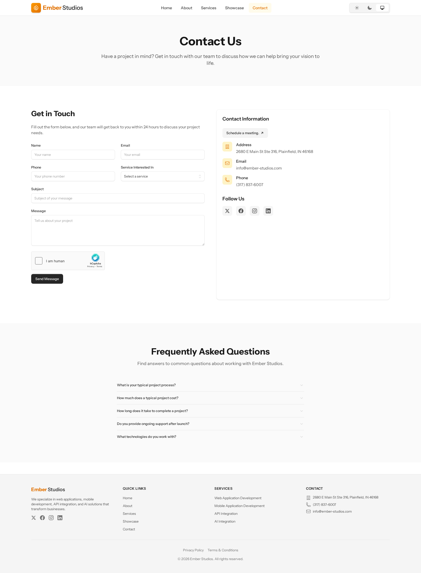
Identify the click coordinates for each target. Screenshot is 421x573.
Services (208, 7)
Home (166, 7)
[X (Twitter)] (33, 517)
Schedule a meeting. (242, 133)
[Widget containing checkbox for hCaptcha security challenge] (68, 261)
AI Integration (224, 521)
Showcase (234, 7)
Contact (260, 7)
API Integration (226, 513)
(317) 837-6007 (249, 184)
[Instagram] (51, 517)
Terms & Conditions (223, 550)
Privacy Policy (193, 550)
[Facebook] (42, 517)
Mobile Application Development (239, 506)
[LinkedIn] (59, 517)
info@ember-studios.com (259, 168)
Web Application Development (237, 498)
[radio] (357, 7)
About (186, 7)
